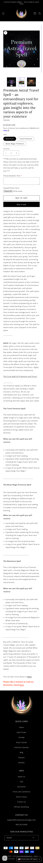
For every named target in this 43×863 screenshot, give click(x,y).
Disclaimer (21, 787)
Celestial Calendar (21, 747)
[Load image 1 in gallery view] (11, 82)
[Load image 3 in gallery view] (31, 82)
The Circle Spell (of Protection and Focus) (20, 376)
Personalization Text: (12, 176)
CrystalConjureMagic (22, 856)
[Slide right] (38, 82)
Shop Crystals (21, 742)
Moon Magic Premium (15, 144)
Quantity (6, 149)
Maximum (10, 139)
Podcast (21, 757)
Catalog (21, 737)
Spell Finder (21, 732)
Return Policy (21, 797)
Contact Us (21, 802)
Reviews (21, 763)
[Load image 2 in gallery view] (21, 82)
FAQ (21, 782)
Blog (21, 752)
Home (21, 727)
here (29, 677)
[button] (3, 13)
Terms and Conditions (21, 792)
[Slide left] (4, 82)
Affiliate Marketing (21, 807)
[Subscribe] (32, 837)
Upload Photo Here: (11, 188)
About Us (21, 777)
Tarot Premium (26, 139)
